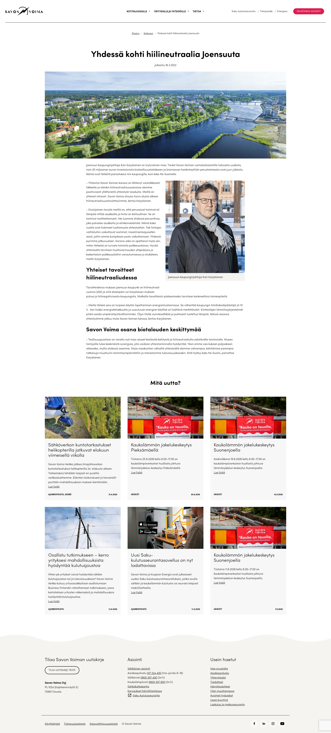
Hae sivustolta (219, 668)
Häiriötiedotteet (220, 686)
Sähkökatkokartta (138, 686)
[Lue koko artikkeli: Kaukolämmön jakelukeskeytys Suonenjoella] (248, 448)
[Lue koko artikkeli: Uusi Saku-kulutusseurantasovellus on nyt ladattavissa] (165, 561)
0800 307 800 (157, 682)
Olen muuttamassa (222, 691)
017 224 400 (154, 673)
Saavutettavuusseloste (104, 723)
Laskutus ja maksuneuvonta (227, 704)
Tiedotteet (216, 682)
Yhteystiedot (218, 677)
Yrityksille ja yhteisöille (170, 11)
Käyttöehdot (52, 723)
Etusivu (135, 33)
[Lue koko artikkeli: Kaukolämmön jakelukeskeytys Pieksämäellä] (165, 448)
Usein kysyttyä (219, 700)
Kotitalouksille (137, 11)
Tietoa (197, 11)
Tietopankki (266, 11)
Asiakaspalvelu (219, 673)
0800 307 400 (149, 677)
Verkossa (148, 33)
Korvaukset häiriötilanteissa (145, 691)
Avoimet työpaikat (221, 695)
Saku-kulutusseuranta (243, 11)
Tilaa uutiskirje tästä (62, 670)
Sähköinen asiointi (309, 11)
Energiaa (282, 11)
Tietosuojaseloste (75, 723)
